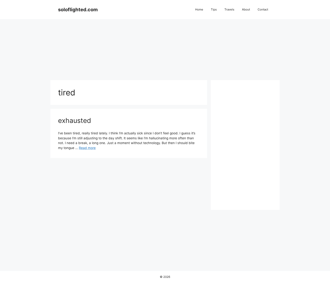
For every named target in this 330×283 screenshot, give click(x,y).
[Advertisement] (165, 47)
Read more (87, 148)
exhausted (74, 120)
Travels (229, 9)
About (246, 9)
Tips (214, 9)
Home (199, 9)
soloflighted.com (78, 9)
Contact (263, 9)
